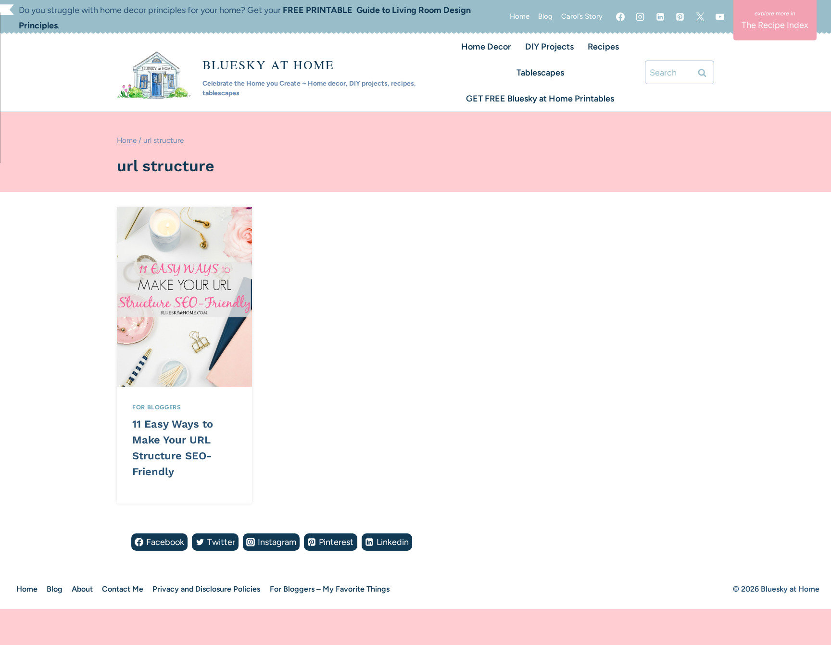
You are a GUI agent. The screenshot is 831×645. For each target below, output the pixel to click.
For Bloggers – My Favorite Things (330, 589)
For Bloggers (156, 407)
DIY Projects (549, 46)
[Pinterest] (680, 16)
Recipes (603, 46)
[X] (700, 16)
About (82, 589)
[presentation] (184, 297)
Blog (545, 16)
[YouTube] (720, 16)
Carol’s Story (582, 16)
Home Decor (486, 46)
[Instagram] (640, 16)
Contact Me (122, 589)
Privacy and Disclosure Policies (206, 589)
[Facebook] (620, 16)
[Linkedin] (660, 16)
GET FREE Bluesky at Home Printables (540, 98)
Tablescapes (540, 72)
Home (519, 16)
